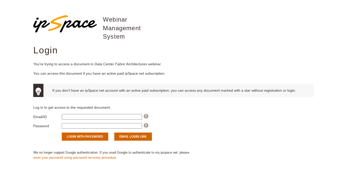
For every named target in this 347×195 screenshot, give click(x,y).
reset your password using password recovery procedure (74, 157)
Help (146, 117)
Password (41, 126)
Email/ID (40, 117)
